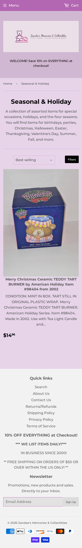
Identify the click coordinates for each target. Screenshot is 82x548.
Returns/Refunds (41, 406)
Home (7, 83)
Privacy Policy (41, 419)
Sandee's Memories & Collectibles (42, 522)
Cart (74, 5)
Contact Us (41, 400)
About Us (41, 393)
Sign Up (71, 502)
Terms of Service (41, 426)
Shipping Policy (41, 413)
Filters (72, 159)
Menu (14, 5)
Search (41, 387)
